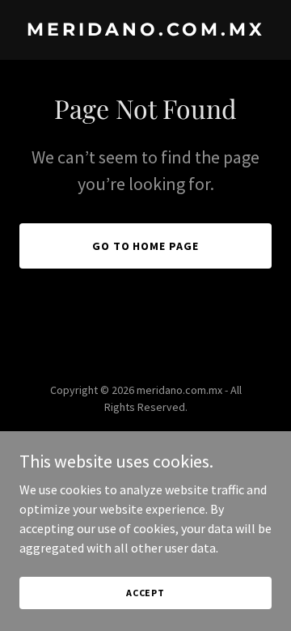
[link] (145, 31)
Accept (145, 593)
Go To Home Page (146, 246)
